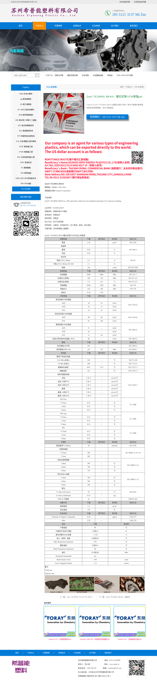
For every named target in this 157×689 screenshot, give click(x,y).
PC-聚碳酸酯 (26, 168)
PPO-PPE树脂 (26, 184)
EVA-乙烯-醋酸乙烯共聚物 (26, 141)
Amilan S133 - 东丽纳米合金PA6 (95, 639)
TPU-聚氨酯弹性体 (26, 131)
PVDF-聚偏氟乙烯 (26, 152)
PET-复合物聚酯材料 (26, 125)
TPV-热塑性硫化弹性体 (26, 136)
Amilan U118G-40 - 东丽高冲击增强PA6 (59, 639)
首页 (20, 26)
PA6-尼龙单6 (26, 189)
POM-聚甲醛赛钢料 (26, 115)
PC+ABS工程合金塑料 (26, 110)
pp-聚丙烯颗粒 (25, 99)
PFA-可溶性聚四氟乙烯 (26, 157)
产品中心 (39, 26)
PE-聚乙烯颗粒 (26, 104)
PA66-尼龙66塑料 (25, 94)
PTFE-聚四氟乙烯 (26, 147)
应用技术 (77, 26)
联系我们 (134, 26)
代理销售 (58, 26)
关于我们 (115, 26)
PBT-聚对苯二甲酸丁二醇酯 (25, 120)
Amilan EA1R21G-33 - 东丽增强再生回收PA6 (129, 640)
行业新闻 (96, 26)
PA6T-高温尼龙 (26, 162)
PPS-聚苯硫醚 (26, 173)
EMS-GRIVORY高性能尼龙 (26, 178)
